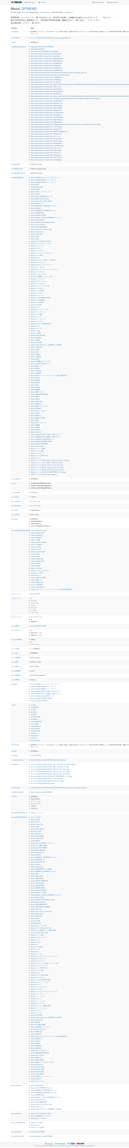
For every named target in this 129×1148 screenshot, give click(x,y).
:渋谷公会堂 (36, 401)
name (14, 796)
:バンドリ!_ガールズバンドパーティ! (44, 991)
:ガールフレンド (38, 961)
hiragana (16, 501)
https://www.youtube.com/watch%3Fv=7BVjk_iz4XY (46, 87)
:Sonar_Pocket (37, 220)
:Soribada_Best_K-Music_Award (43, 222)
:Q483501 (35, 740)
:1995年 (35, 819)
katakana (16, 506)
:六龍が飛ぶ (36, 347)
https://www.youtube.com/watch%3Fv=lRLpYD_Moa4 (46, 141)
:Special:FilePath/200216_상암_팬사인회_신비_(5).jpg (50, 771)
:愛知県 (35, 380)
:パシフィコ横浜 (38, 448)
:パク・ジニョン (38, 319)
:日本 (34, 385)
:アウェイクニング (38, 937)
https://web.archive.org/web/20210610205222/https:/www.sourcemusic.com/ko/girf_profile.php (59, 73)
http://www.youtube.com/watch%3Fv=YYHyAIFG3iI (46, 65)
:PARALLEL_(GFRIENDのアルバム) (44, 206)
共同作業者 (16, 639)
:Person (34, 712)
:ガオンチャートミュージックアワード (44, 269)
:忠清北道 (36, 371)
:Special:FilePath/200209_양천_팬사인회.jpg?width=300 (51, 38)
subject (14, 684)
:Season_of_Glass (38, 892)
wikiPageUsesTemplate (20, 530)
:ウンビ (35, 949)
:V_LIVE (35, 921)
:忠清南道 (36, 373)
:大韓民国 (36, 356)
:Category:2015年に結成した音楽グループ (46, 434)
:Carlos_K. (36, 432)
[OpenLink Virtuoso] (49, 1143)
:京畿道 (35, 340)
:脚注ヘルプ (37, 580)
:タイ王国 (36, 305)
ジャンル (16, 594)
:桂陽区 (35, 389)
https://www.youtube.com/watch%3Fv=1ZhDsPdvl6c (46, 77)
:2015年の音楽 (37, 1067)
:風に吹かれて (37, 1064)
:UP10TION (36, 234)
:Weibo (35, 566)
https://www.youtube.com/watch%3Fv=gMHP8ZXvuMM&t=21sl (49, 131)
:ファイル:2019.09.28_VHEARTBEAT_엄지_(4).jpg (48, 472)
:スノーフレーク (38, 977)
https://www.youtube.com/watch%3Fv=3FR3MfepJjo (46, 80)
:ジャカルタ (36, 293)
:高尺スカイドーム (38, 422)
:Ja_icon (36, 547)
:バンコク (36, 316)
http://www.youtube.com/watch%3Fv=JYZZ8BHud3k (46, 63)
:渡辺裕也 (36, 404)
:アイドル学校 (37, 935)
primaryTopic (17, 1136)
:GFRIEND (36, 585)
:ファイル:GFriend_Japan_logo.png (44, 474)
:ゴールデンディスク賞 (40, 286)
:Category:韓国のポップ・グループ (43, 182)
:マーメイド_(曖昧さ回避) (41, 1006)
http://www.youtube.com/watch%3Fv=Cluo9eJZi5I (45, 56)
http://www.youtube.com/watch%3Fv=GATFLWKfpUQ (46, 61)
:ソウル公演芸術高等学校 (40, 298)
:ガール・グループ (38, 274)
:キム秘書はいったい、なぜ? (41, 276)
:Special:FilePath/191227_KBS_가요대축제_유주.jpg (49, 767)
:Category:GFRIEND (39, 444)
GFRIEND (29, 8)
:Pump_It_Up (37, 867)
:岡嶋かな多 (36, 1031)
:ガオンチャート (38, 453)
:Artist (33, 710)
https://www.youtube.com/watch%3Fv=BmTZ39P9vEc (47, 91)
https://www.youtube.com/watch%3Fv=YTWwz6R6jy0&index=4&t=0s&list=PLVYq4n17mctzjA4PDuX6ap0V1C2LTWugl (65, 124)
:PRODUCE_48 (38, 862)
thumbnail (15, 38)
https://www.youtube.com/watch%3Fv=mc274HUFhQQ (47, 146)
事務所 (15, 626)
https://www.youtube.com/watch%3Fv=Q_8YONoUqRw (47, 113)
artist (16, 1085)
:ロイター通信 (37, 451)
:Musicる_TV (37, 203)
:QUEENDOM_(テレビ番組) (41, 869)
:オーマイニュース (38, 262)
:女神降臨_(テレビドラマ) (41, 361)
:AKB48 (35, 427)
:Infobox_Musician (39, 542)
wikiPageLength (17, 169)
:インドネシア (37, 250)
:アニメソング (37, 246)
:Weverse (36, 923)
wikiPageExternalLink (18, 47)
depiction (15, 764)
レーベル (16, 617)
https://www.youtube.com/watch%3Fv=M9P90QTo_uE (47, 103)
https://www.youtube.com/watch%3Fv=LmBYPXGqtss (46, 101)
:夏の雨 (35, 1022)
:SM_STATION (37, 883)
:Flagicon (36, 537)
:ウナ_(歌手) (37, 255)
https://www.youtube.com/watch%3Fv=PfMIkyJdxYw (46, 110)
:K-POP (35, 194)
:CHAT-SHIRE (37, 1074)
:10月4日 (36, 817)
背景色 (15, 680)
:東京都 (35, 387)
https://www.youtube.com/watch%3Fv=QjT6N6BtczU (46, 115)
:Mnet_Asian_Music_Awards (41, 201)
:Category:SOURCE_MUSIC (41, 441)
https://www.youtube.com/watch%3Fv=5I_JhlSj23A (46, 82)
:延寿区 (35, 368)
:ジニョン (36, 973)
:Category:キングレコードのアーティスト (45, 177)
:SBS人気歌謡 (37, 878)
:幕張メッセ (36, 366)
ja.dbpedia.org (68, 12)
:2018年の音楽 (37, 1069)
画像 (14, 662)
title (13, 42)
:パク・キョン (37, 994)
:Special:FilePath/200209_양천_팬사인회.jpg (47, 781)
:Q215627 (35, 731)
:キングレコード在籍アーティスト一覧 (44, 963)
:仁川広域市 (36, 342)
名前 (14, 653)
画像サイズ (16, 666)
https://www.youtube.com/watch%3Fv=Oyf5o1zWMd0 (47, 108)
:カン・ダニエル (38, 267)
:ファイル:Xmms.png (39, 455)
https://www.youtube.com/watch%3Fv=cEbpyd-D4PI (46, 129)
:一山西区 (36, 333)
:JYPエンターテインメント (41, 192)
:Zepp (35, 239)
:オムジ (35, 258)
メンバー (16, 598)
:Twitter (35, 563)
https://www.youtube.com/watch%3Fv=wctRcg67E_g (46, 155)
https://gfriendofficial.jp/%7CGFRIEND (42, 47)
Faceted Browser (99, 2)
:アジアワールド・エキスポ (41, 243)
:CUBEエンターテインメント (42, 1076)
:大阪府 (35, 354)
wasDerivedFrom (17, 760)
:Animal (34, 714)
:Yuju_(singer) (37, 446)
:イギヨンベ (36, 248)
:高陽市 (35, 425)
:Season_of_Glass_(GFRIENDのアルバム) (46, 217)
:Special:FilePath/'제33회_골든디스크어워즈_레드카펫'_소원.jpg (53, 764)
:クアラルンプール (38, 281)
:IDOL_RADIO (37, 829)
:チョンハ (36, 984)
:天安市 (35, 359)
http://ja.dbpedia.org (45, 12)
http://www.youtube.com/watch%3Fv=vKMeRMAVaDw (47, 70)
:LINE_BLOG (37, 587)
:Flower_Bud (37, 187)
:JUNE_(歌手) (37, 838)
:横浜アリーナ (37, 392)
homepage (15, 788)
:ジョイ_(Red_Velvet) (39, 975)
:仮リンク (36, 575)
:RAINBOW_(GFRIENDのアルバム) (43, 210)
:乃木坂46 (36, 338)
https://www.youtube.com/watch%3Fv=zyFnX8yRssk (46, 160)
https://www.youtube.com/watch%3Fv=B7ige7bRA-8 (46, 89)
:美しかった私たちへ (39, 411)
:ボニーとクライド (38, 1003)
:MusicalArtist (35, 717)
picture (15, 514)
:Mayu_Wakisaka (38, 850)
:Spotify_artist (37, 561)
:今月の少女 (36, 1020)
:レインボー (36, 1013)
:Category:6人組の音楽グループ (42, 439)
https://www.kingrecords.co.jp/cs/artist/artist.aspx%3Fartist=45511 (50, 75)
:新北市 (35, 382)
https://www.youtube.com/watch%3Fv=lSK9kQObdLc (46, 143)
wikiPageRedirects (19, 813)
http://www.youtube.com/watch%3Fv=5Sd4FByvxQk (46, 54)
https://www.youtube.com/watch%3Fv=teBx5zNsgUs (46, 150)
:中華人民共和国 (38, 335)
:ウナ (34, 944)
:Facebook (36, 535)
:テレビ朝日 (36, 314)
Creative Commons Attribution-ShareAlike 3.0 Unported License (80, 1145)
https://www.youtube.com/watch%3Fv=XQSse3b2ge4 (46, 122)
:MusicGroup (36, 721)
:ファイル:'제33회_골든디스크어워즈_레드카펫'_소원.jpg (50, 460)
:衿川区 (35, 413)
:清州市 (35, 399)
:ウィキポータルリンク (40, 570)
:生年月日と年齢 (38, 577)
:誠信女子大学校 (38, 418)
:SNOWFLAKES (38, 888)
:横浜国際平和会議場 (39, 394)
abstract (14, 31)
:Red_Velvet (37, 876)
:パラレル (36, 998)
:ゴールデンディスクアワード (42, 253)
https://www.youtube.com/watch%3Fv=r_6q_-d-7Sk (46, 148)
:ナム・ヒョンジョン (39, 987)
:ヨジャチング (37, 813)
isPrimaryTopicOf (17, 792)
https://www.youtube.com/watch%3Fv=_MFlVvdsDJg (46, 127)
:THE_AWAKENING (39, 227)
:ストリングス (37, 295)
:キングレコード (38, 279)
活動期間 (16, 657)
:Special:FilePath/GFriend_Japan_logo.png (47, 778)
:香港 (34, 420)
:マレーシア (36, 328)
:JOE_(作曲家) (37, 836)
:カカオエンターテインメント (42, 265)
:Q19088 (35, 728)
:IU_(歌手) (36, 831)
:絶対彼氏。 (36, 408)
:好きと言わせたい (38, 1029)
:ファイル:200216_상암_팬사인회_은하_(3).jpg (47, 470)
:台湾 (34, 352)
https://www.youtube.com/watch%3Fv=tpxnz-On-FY (46, 153)
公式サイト (16, 630)
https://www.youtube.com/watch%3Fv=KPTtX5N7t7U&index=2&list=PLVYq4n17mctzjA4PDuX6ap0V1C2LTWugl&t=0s (65, 98)
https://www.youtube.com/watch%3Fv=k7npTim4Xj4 (46, 138)
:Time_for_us (37, 232)
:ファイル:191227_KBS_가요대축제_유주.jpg (46, 462)
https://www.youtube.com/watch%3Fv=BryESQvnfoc (46, 94)
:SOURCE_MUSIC (38, 215)
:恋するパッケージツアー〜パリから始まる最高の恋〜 (49, 375)
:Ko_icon (36, 549)
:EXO (34, 184)
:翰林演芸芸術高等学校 (40, 1053)
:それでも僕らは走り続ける (41, 241)
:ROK (35, 554)
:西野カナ (36, 415)
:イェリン (36, 458)
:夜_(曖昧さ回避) (38, 1024)
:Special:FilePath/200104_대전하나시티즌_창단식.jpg (50, 769)
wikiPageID (15, 164)
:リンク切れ (37, 573)
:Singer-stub (37, 559)
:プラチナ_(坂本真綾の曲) (41, 323)
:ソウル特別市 (37, 302)
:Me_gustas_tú (37, 852)
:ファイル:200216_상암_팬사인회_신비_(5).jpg (47, 467)
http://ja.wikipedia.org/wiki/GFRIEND (41, 792)
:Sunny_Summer (38, 225)
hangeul (15, 492)
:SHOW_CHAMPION (39, 881)
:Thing (33, 705)
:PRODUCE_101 (38, 859)
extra (16, 1113)
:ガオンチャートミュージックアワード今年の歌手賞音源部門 (51, 589)
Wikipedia (51, 1145)
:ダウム (35, 307)
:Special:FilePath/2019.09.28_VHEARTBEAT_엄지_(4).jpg (51, 776)
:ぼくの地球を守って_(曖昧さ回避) (43, 930)
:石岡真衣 (36, 1046)
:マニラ (35, 326)
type (13, 705)
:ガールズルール (38, 272)
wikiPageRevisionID (18, 173)
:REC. (35, 874)
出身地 (15, 649)
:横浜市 (35, 397)
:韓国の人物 (37, 582)
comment (15, 745)
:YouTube (36, 568)
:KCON (35, 841)
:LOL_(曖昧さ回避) (39, 845)
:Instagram (36, 544)
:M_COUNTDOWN (39, 848)
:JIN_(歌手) (36, 834)
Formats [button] (43, 2)
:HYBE (35, 189)
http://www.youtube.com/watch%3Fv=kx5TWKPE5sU (46, 68)
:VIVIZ (35, 236)
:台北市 (35, 349)
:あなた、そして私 (38, 925)
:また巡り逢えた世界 (39, 932)
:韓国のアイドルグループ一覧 (42, 1062)
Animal (24, 12)
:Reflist (35, 556)
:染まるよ (36, 1041)
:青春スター (36, 1057)
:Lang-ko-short (38, 552)
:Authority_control (39, 530)
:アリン (35, 940)
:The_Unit (36, 909)
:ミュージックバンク (39, 1008)
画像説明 (16, 675)
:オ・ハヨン (36, 954)
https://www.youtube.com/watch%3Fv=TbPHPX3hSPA (47, 117)
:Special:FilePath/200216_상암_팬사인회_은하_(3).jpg (50, 774)
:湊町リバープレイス (39, 406)
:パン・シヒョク (38, 1001)
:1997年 (35, 822)
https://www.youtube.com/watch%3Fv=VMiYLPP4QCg (47, 120)
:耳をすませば (37, 1055)
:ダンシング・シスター (40, 309)
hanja (15, 497)
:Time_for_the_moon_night (41, 229)
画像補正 (16, 671)
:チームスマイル (38, 312)
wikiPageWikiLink (17, 177)
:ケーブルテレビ (38, 283)
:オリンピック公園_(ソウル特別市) (43, 260)
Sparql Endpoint (113, 2)
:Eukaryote (35, 707)
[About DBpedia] (16, 2)
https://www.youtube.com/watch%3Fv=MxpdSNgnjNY (46, 105)
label (13, 751)
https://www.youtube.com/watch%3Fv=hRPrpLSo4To (46, 134)
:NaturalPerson (36, 726)
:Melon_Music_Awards (40, 199)
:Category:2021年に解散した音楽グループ (46, 437)
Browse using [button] (30, 2)
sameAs (14, 755)
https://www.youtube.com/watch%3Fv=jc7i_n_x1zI (45, 136)
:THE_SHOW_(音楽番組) (40, 907)
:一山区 (35, 331)
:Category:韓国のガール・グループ (43, 180)
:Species (34, 719)
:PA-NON (36, 855)
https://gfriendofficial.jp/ (37, 49)
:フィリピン (36, 321)
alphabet (15, 479)
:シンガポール (37, 288)
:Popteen (36, 208)
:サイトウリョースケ (39, 965)
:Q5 (34, 733)
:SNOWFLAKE (37, 213)
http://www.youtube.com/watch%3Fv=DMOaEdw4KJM (47, 58)
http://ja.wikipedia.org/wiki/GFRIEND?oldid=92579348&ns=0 (48, 760)
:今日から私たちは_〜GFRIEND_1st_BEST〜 (46, 345)
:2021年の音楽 (37, 1072)
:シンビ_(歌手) (37, 291)
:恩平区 (35, 378)
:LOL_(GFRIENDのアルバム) (42, 196)
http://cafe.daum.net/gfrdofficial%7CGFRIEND (44, 51)
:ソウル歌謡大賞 (38, 300)
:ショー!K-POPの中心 (39, 968)
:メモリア (36, 1010)
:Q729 (34, 736)
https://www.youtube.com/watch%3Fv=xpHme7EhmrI (46, 157)
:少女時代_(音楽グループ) (41, 364)
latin (14, 510)
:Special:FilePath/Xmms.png (42, 783)
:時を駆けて (36, 1039)
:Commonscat (37, 533)
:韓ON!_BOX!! (37, 1060)
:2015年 (35, 430)
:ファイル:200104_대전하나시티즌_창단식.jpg (47, 465)
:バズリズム (36, 989)
